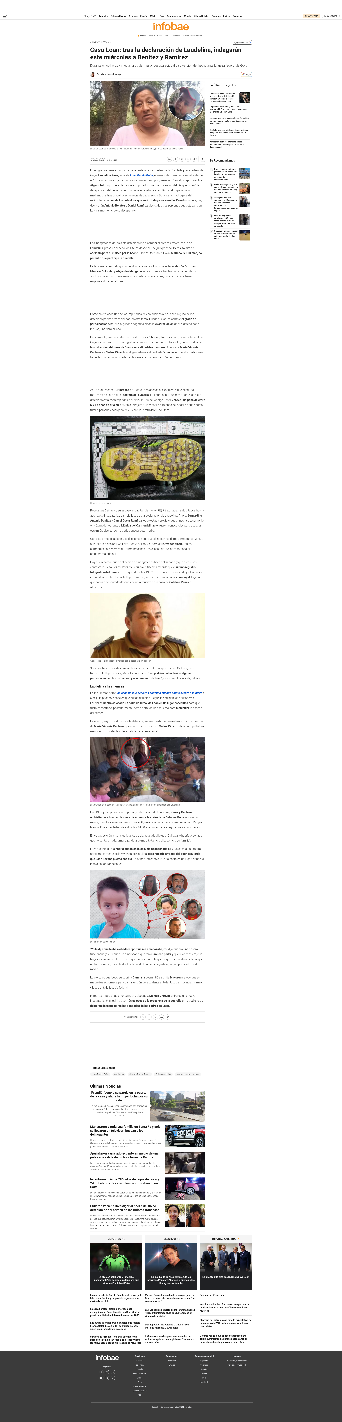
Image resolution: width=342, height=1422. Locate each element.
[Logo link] (171, 26)
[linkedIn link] (113, 1378)
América (139, 1361)
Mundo (187, 16)
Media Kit (204, 1382)
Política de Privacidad (237, 1365)
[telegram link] (107, 1378)
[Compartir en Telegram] (194, 159)
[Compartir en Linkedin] (188, 159)
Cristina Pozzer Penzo (139, 1074)
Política (226, 16)
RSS (139, 1395)
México (153, 16)
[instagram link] (113, 1372)
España (143, 16)
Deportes (216, 16)
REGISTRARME (311, 16)
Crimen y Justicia (99, 42)
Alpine (150, 36)
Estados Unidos (118, 16)
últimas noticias (163, 1074)
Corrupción (159, 36)
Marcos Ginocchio (172, 36)
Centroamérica (174, 16)
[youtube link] (101, 1378)
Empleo (172, 1365)
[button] (5, 16)
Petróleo (185, 36)
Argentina (103, 16)
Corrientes (119, 1074)
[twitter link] (107, 1372)
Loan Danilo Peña (100, 1074)
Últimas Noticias (201, 16)
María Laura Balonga (111, 74)
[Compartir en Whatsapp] (169, 159)
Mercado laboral (197, 36)
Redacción (172, 1361)
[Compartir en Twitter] (181, 159)
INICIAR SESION (331, 16)
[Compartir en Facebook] (175, 159)
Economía (238, 16)
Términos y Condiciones (237, 1361)
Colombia (133, 16)
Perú (162, 16)
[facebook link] (101, 1372)
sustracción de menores (188, 1074)
